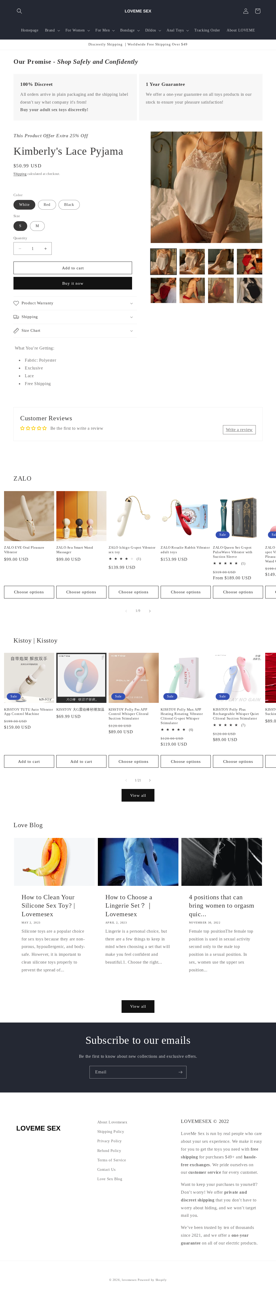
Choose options (29, 592)
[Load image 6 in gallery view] (192, 290)
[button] (19, 11)
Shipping (20, 174)
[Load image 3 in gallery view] (221, 261)
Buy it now (73, 283)
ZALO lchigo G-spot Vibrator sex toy (132, 549)
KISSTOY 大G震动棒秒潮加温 (80, 709)
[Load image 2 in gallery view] (192, 261)
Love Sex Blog (109, 1179)
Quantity (20, 238)
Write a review (239, 429)
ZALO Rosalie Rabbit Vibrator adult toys (185, 549)
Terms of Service (111, 1160)
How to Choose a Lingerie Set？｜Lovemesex (129, 906)
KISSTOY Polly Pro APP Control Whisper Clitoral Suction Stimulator (129, 714)
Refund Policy (109, 1151)
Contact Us (106, 1170)
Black (69, 205)
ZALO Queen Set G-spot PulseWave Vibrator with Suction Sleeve (233, 552)
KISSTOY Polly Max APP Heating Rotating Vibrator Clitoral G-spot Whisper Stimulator (182, 716)
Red (47, 205)
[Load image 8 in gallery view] (250, 290)
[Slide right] (150, 611)
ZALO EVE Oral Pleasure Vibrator (24, 549)
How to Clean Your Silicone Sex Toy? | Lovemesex (48, 906)
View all (138, 795)
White (24, 205)
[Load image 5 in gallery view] (163, 290)
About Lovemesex (112, 1122)
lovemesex (129, 1279)
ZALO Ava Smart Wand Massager (74, 549)
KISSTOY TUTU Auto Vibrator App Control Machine (28, 711)
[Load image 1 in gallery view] (163, 261)
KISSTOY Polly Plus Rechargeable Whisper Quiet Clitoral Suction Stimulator (236, 714)
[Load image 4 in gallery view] (250, 261)
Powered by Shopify (152, 1279)
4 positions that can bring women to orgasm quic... (221, 906)
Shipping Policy (110, 1132)
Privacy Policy (109, 1141)
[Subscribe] (180, 1072)
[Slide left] (126, 611)
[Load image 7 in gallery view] (221, 290)
